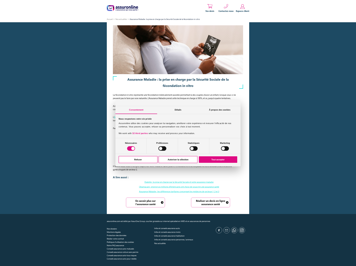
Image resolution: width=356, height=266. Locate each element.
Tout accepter (218, 159)
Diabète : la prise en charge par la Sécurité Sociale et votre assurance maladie (179, 182)
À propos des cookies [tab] (219, 109)
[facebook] (219, 230)
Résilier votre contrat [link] (115, 238)
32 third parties (140, 133)
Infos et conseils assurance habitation (169, 235)
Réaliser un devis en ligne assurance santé (210, 202)
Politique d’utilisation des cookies (120, 242)
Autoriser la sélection (178, 159)
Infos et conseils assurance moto (167, 232)
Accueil (110, 19)
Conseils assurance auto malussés (120, 248)
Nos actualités (121, 19)
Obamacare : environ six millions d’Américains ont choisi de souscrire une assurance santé (179, 186)
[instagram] (242, 230)
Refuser (138, 159)
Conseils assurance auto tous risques (121, 255)
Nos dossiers (112, 228)
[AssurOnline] (122, 8)
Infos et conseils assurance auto (167, 228)
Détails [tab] (178, 109)
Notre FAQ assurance (115, 245)
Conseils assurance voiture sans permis (122, 252)
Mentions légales (114, 232)
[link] (242, 8)
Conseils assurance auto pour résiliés (121, 258)
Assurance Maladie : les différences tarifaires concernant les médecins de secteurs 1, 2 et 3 (179, 191)
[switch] (162, 148)
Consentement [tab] (136, 109)
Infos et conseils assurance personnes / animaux (173, 239)
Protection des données (116, 235)
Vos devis (209, 11)
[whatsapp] (234, 230)
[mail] (226, 230)
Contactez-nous (226, 11)
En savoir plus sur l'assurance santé (145, 202)
